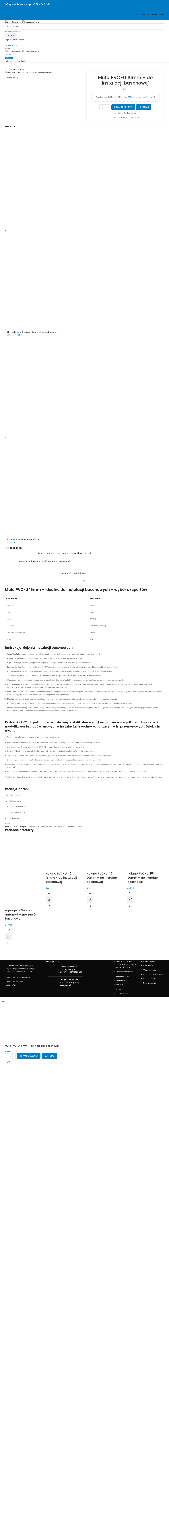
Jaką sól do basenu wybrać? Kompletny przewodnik (44, 561)
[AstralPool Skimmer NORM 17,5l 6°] (85, 438)
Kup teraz (144, 107)
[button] (8, 936)
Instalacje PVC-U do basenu (40, 826)
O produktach (122, 993)
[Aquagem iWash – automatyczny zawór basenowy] (23, 853)
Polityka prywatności (124, 971)
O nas (118, 989)
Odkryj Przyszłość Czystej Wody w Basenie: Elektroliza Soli (63, 553)
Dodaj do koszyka (123, 107)
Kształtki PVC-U (59, 826)
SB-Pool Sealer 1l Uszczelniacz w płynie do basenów (32, 332)
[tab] (84, 581)
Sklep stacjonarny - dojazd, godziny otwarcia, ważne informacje (126, 964)
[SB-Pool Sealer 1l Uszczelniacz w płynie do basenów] (85, 230)
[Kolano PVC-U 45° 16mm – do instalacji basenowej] (64, 853)
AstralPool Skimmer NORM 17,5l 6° (23, 539)
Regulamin (120, 980)
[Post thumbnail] (20, 554)
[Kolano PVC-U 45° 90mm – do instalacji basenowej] (145, 853)
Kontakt (119, 984)
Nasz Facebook (149, 978)
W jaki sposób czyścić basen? (73, 573)
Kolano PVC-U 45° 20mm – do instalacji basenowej (102, 877)
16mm (79, 826)
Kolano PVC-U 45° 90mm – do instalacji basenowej (143, 877)
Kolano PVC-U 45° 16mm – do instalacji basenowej (61, 877)
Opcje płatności (149, 970)
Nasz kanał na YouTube (153, 974)
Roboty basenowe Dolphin (16, 61)
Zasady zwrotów (123, 976)
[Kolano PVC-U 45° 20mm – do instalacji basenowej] (105, 853)
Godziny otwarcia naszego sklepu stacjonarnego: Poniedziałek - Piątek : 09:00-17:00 (20, 968)
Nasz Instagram (149, 983)
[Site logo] (13, 22)
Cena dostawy (149, 961)
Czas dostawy (149, 965)
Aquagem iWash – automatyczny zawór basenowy (20, 914)
